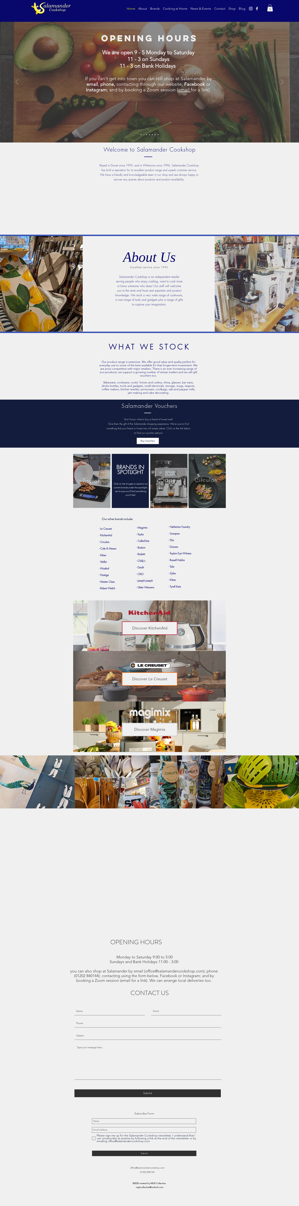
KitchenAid (106, 535)
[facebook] (257, 8)
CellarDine (143, 541)
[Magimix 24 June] (157, 134)
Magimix (142, 527)
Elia (172, 540)
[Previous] (17, 82)
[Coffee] (146, 134)
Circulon (104, 542)
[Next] (282, 82)
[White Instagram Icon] (250, 8)
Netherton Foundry (180, 527)
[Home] (141, 134)
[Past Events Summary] (152, 134)
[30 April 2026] (155, 134)
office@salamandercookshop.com (174, 971)
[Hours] (143, 134)
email (133, 78)
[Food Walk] (149, 134)
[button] (270, 7)
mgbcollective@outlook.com (149, 1187)
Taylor (141, 534)
